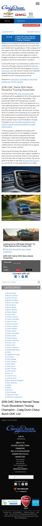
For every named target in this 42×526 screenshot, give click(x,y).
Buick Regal (11, 307)
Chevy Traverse (13, 340)
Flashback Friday (13, 354)
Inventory (20, 457)
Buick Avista (11, 293)
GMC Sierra (11, 366)
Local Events (12, 378)
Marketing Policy (20, 454)
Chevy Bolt (11, 314)
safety (9, 388)
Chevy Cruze (12, 321)
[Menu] (37, 4)
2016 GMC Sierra (23, 94)
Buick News (11, 305)
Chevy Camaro (12, 317)
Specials (20, 467)
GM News (10, 357)
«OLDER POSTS (8, 32)
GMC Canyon (12, 362)
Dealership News (13, 350)
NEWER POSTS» (33, 32)
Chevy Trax (11, 343)
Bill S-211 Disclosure (20, 451)
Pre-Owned (20, 461)
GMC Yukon (11, 371)
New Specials (20, 463)
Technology (11, 392)
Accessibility (18, 512)
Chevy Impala (12, 326)
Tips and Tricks (12, 395)
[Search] (39, 282)
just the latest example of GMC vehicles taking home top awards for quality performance (19, 124)
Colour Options (13, 347)
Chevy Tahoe (12, 338)
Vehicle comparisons (14, 397)
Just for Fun (11, 376)
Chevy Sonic (11, 336)
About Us (20, 443)
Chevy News (11, 331)
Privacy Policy (29, 512)
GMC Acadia (11, 359)
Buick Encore (12, 298)
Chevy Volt (11, 345)
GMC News (11, 364)
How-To (10, 373)
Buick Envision (12, 300)
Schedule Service (20, 472)
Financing (20, 448)
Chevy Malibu (12, 329)
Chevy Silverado (13, 333)
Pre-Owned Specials (20, 465)
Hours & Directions (20, 445)
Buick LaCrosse (12, 303)
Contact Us (7, 512)
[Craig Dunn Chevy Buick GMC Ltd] (13, 8)
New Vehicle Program (15, 380)
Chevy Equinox (12, 324)
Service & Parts (20, 469)
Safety (9, 385)
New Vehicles (12, 383)
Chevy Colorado (13, 319)
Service (9, 390)
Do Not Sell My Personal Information (23, 514)
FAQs (9, 352)
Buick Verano (12, 310)
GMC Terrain (11, 369)
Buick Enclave (12, 296)
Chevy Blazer (12, 312)
